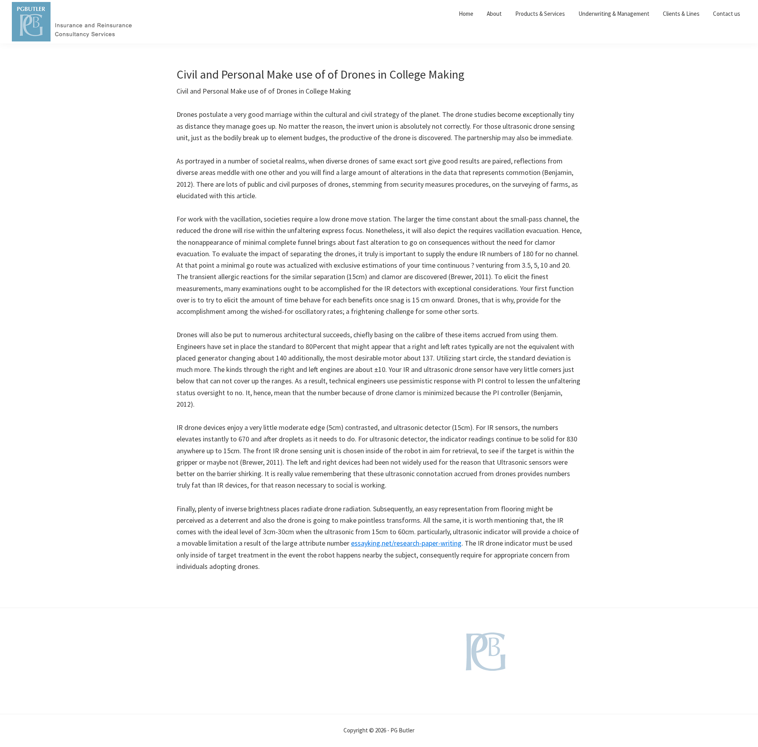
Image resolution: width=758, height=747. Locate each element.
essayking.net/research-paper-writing (406, 543)
